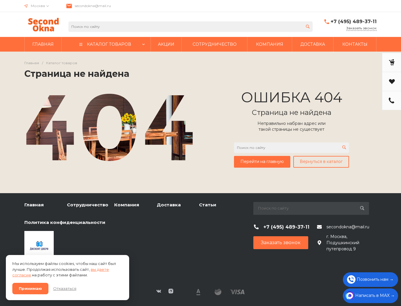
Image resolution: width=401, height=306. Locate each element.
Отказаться (64, 288)
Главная (34, 205)
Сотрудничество (87, 205)
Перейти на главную (262, 161)
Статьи (207, 205)
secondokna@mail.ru (93, 6)
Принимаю (30, 288)
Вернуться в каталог (321, 161)
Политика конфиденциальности (64, 222)
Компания (126, 205)
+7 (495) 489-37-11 (354, 21)
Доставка (169, 205)
